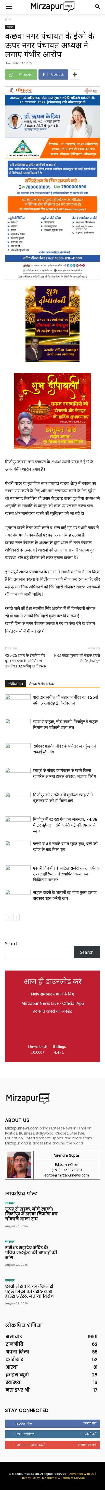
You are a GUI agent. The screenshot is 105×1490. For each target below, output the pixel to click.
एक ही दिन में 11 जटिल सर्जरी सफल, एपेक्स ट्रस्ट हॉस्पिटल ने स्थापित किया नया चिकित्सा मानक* (66, 874)
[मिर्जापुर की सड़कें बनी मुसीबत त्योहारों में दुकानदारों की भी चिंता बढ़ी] (18, 801)
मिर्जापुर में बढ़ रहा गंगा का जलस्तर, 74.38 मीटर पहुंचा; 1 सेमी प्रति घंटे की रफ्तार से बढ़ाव (65, 825)
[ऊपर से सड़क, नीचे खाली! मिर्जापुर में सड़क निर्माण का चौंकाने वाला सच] (18, 727)
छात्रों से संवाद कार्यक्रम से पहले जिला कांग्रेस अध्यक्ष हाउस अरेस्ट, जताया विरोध (29, 1291)
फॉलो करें (90, 1434)
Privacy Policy (30, 1478)
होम (8, 19)
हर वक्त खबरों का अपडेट (52, 1011)
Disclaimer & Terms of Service (63, 1478)
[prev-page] (8, 917)
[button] (9, 7)
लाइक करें (89, 1423)
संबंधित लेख (15, 684)
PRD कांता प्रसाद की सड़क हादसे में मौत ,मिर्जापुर (77, 658)
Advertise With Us (82, 1474)
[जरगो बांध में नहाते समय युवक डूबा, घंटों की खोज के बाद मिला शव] (18, 849)
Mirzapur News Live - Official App (52, 1003)
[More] (75, 74)
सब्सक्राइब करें (87, 1445)
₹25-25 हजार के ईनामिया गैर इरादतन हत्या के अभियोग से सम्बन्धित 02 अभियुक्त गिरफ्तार (26, 660)
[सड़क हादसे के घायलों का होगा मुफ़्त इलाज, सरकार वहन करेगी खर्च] (18, 898)
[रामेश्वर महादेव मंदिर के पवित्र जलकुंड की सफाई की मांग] (18, 752)
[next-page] (16, 917)
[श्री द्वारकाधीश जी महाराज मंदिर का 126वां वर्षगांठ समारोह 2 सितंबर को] (18, 703)
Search (12, 943)
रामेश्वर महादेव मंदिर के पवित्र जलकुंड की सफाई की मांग (31, 1252)
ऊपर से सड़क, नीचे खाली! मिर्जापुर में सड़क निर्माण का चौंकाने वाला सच (31, 1214)
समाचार (10, 27)
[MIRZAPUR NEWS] (52, 1098)
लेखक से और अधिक (41, 684)
